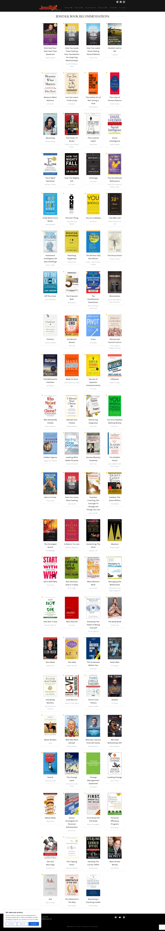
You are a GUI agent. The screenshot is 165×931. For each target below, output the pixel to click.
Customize (11, 924)
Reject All (22, 924)
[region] (22, 919)
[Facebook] (117, 2)
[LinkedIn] (120, 2)
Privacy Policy (85, 926)
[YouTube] (124, 2)
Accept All (33, 924)
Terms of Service (94, 926)
